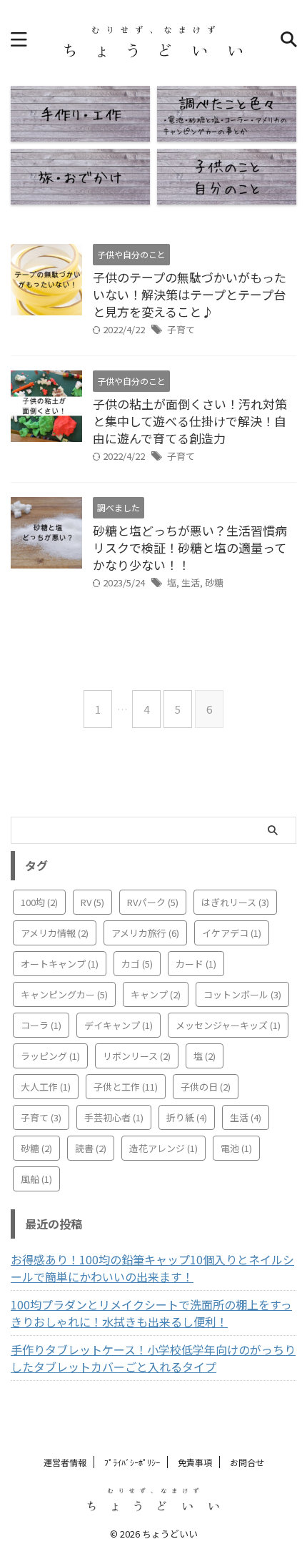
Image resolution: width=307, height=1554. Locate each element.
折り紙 (186, 1117)
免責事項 (195, 1462)
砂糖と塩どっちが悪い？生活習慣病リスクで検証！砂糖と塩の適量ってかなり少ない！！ (190, 547)
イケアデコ (231, 933)
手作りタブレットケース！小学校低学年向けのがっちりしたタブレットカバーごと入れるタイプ (153, 1358)
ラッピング (50, 1056)
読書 (90, 1148)
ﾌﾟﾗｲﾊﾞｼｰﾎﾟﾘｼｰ (132, 1462)
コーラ (41, 1025)
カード (196, 963)
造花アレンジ (163, 1148)
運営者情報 (65, 1462)
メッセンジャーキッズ (228, 1025)
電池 (236, 1148)
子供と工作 (126, 1086)
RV (92, 902)
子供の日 (206, 1086)
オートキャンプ (60, 963)
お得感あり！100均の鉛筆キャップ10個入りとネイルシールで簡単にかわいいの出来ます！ (152, 1268)
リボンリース (137, 1056)
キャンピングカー (64, 994)
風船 (36, 1179)
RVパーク (152, 902)
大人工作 (46, 1086)
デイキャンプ (118, 1025)
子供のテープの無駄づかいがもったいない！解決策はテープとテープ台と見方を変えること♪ (189, 294)
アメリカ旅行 (145, 933)
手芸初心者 (114, 1117)
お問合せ (247, 1462)
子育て (181, 329)
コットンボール (242, 994)
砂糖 (214, 582)
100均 (39, 902)
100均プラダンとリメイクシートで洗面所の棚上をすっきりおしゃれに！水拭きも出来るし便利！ (151, 1313)
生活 (190, 582)
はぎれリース (235, 902)
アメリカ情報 (55, 933)
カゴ (137, 963)
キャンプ (156, 994)
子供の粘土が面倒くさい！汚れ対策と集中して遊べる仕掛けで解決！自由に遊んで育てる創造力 (190, 421)
